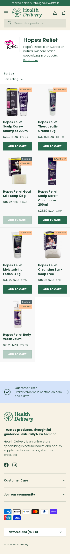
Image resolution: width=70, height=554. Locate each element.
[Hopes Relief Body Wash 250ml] (17, 314)
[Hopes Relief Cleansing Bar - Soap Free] (52, 245)
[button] (64, 12)
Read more (30, 60)
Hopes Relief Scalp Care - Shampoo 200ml (16, 126)
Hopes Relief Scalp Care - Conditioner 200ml (48, 198)
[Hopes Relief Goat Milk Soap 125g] (17, 171)
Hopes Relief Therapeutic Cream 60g (48, 126)
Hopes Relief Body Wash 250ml (17, 337)
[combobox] (35, 23)
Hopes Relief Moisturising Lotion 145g (13, 269)
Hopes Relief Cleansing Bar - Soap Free (50, 269)
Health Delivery (20, 544)
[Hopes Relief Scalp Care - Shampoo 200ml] (17, 102)
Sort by (9, 73)
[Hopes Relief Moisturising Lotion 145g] (17, 245)
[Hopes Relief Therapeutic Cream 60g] (52, 102)
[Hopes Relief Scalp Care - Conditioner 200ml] (52, 171)
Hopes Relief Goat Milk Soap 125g (17, 193)
